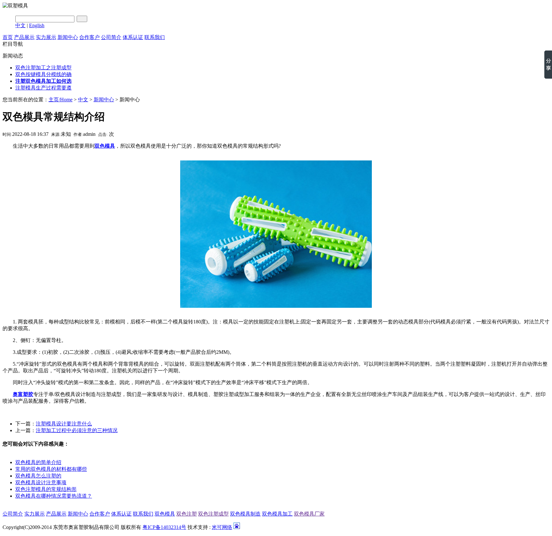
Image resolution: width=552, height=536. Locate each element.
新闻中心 (67, 37)
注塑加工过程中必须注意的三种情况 (77, 430)
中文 (20, 25)
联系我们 (154, 37)
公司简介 (111, 37)
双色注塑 (186, 514)
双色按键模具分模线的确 (43, 74)
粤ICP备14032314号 (164, 527)
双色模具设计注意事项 (40, 482)
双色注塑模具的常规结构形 (46, 489)
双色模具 (165, 514)
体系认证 (133, 37)
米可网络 (222, 527)
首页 (8, 37)
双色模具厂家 (309, 514)
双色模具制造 (245, 514)
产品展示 (24, 37)
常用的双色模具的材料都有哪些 (51, 469)
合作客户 (89, 37)
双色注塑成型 (213, 514)
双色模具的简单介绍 (38, 462)
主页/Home (61, 99)
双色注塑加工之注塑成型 (43, 67)
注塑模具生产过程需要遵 (43, 87)
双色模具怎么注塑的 (38, 475)
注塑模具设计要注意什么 (64, 423)
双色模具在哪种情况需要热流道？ (53, 496)
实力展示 (46, 37)
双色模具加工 (277, 514)
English (36, 25)
